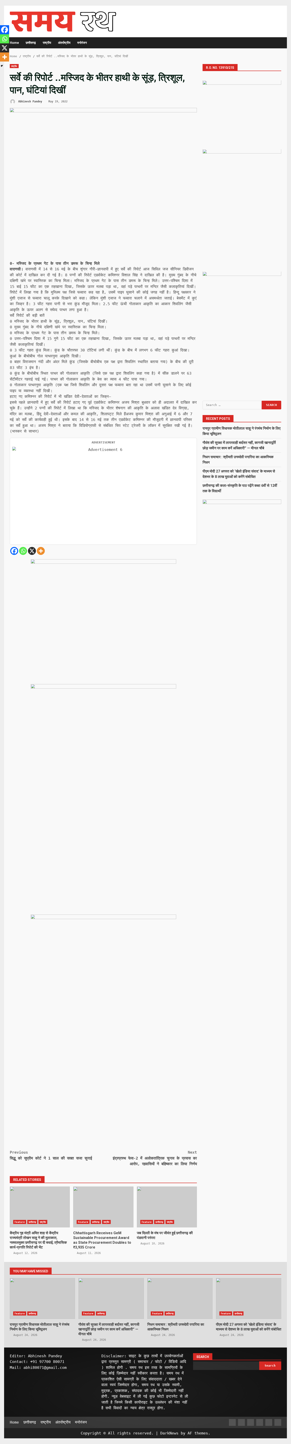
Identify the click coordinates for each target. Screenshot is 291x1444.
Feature (20, 1222)
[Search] (275, 42)
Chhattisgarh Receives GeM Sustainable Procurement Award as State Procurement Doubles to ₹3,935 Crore (103, 1207)
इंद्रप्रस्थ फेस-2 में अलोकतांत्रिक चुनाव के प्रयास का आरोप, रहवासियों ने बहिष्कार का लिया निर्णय (155, 1158)
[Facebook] (14, 551)
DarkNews (169, 1433)
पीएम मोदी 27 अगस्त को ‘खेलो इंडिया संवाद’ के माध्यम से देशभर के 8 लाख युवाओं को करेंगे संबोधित (248, 1298)
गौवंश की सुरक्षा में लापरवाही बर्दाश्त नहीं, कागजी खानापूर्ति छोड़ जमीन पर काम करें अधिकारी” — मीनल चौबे (111, 1298)
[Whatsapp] (23, 551)
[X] (32, 551)
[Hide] (2, 66)
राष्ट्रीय (47, 43)
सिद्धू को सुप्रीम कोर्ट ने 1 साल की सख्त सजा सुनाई (51, 1155)
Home (14, 43)
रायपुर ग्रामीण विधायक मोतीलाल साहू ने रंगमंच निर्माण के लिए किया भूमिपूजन (42, 1298)
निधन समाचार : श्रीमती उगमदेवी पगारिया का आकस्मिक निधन (180, 1298)
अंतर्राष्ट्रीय (64, 43)
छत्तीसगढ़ (31, 43)
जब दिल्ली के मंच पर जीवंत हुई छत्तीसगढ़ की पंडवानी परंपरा (167, 1207)
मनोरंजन (82, 43)
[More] (41, 551)
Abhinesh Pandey (29, 101)
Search (202, 1357)
